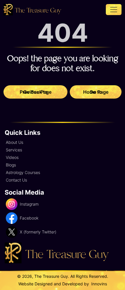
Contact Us (16, 179)
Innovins (98, 283)
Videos (12, 157)
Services (14, 149)
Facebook (29, 217)
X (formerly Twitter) (38, 231)
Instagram (29, 204)
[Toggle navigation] (114, 9)
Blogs (11, 164)
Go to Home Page (95, 92)
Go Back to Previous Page (35, 92)
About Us (14, 142)
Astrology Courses (23, 172)
